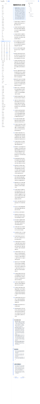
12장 (9, 45)
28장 (9, 51)
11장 (6, 45)
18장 (4, 48)
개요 (29, 4)
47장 (6, 58)
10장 (4, 45)
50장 (4, 59)
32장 (9, 52)
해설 (29, 12)
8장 (9, 44)
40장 (9, 55)
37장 (1, 55)
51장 (6, 59)
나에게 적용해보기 (31, 16)
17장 (1, 48)
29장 (1, 52)
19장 (6, 48)
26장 (4, 51)
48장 (9, 58)
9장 (1, 45)
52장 (9, 59)
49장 (1, 59)
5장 (1, 44)
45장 (1, 58)
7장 (6, 44)
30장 (4, 52)
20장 (9, 48)
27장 (6, 51)
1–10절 (30, 7)
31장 (6, 52)
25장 (1, 51)
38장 (4, 55)
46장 (4, 58)
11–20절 (30, 8)
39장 (6, 55)
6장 (4, 44)
